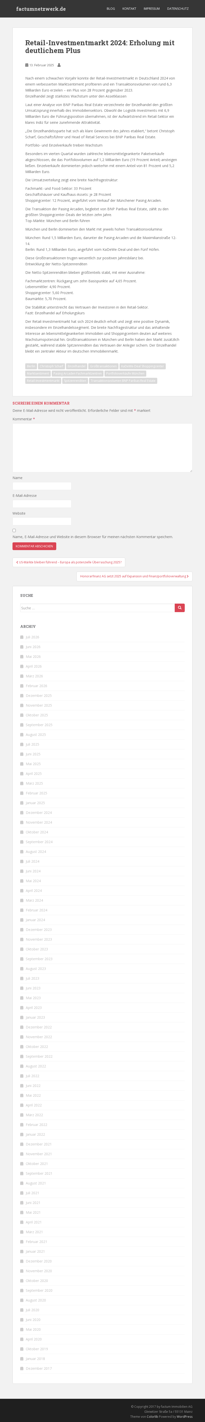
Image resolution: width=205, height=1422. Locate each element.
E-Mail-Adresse (24, 495)
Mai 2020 (33, 1329)
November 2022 (39, 1036)
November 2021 (39, 1153)
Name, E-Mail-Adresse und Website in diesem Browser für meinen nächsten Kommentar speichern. (92, 536)
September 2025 (39, 724)
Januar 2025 (35, 802)
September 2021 (39, 1173)
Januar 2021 (35, 1251)
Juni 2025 (33, 754)
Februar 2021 (36, 1241)
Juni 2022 (33, 1085)
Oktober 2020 (37, 1280)
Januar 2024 (35, 919)
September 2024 (39, 841)
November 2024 (39, 822)
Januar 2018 (35, 1358)
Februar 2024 (36, 910)
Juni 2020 (33, 1319)
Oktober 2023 (37, 949)
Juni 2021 (33, 1202)
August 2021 (36, 1183)
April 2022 (34, 1105)
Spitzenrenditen (75, 381)
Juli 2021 (32, 1192)
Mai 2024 (33, 880)
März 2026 (34, 676)
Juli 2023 (32, 978)
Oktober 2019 (37, 1348)
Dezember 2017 (39, 1368)
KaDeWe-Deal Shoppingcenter (142, 366)
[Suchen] (180, 608)
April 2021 (34, 1222)
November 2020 (39, 1270)
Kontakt (129, 9)
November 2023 (39, 939)
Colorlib (152, 1416)
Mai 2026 (33, 656)
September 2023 (39, 958)
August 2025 (36, 734)
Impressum (152, 9)
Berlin (31, 366)
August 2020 (36, 1300)
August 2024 (36, 851)
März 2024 (34, 900)
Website (19, 513)
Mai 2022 (33, 1095)
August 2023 (36, 968)
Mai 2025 (33, 763)
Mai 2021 (33, 1212)
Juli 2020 (32, 1309)
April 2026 (34, 666)
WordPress (184, 1416)
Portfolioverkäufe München (125, 373)
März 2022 (34, 1114)
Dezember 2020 (39, 1261)
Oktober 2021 (37, 1163)
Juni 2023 (33, 988)
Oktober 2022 (37, 1046)
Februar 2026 (36, 685)
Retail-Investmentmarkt (43, 381)
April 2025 (34, 773)
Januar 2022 (35, 1134)
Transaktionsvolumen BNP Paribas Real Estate (123, 381)
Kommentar (23, 419)
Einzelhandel (77, 366)
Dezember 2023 (39, 929)
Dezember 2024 (39, 812)
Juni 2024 (33, 871)
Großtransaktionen (103, 366)
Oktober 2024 (37, 832)
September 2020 (39, 1290)
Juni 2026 (33, 646)
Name (17, 477)
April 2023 (34, 1007)
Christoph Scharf (51, 366)
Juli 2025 (32, 744)
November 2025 (39, 705)
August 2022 (36, 1066)
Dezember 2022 (39, 1027)
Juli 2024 (32, 861)
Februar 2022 (36, 1124)
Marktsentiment (38, 373)
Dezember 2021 (39, 1144)
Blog (111, 9)
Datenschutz (178, 9)
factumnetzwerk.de (41, 9)
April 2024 (34, 890)
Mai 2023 (33, 997)
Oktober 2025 (37, 715)
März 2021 (34, 1231)
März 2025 (34, 783)
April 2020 (34, 1339)
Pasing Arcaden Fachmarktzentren (78, 373)
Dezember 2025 (39, 695)
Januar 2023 (35, 1017)
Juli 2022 (32, 1075)
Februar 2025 (36, 793)
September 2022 (39, 1056)
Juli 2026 (32, 637)
